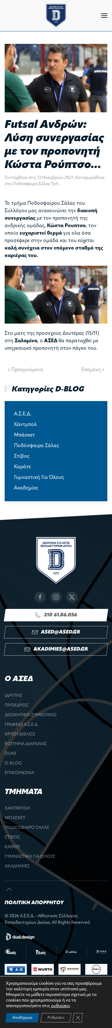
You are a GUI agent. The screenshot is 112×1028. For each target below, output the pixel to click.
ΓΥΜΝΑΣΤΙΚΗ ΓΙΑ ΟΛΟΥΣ (30, 856)
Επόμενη (91, 369)
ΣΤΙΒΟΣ (12, 837)
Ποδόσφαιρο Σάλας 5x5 (35, 184)
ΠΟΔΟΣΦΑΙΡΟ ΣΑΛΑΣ (27, 827)
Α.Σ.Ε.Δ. (22, 414)
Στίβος (22, 456)
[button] (104, 15)
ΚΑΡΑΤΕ (12, 847)
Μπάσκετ (24, 435)
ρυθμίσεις (60, 1006)
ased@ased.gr (61, 632)
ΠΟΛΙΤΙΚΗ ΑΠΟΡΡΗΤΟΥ (34, 902)
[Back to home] (56, 15)
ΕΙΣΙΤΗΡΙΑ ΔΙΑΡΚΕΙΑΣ (26, 744)
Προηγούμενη (27, 369)
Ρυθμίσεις (56, 1018)
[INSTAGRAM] (56, 597)
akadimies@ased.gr (60, 649)
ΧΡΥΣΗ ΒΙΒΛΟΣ (20, 734)
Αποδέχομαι (22, 1018)
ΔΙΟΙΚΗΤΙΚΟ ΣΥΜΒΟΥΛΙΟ (31, 715)
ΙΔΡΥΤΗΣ (13, 696)
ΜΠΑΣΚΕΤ (15, 818)
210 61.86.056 (60, 615)
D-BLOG (13, 763)
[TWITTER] (71, 597)
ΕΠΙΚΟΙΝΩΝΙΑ (19, 773)
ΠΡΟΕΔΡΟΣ (16, 705)
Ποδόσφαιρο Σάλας (36, 445)
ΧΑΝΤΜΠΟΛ (17, 808)
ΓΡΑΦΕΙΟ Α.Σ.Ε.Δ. (21, 724)
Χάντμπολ (25, 424)
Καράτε (22, 467)
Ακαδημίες (26, 488)
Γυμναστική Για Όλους (39, 477)
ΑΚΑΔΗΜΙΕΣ (17, 866)
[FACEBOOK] (40, 597)
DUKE (10, 753)
